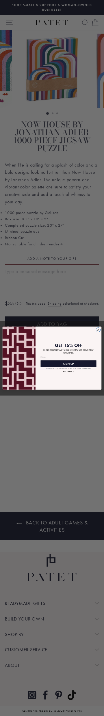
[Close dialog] (98, 329)
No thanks (68, 372)
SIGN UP (68, 363)
